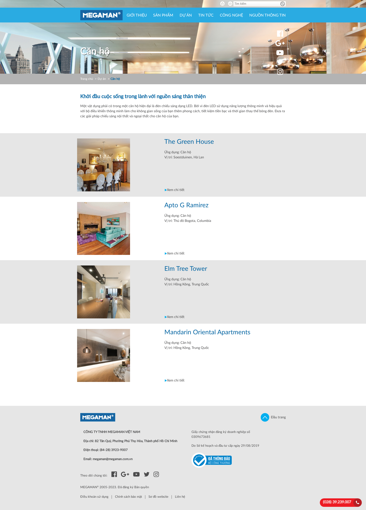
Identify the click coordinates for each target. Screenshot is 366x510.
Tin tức (206, 15)
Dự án (186, 15)
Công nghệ (231, 15)
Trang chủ (86, 78)
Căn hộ (115, 78)
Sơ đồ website (158, 496)
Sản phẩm (163, 15)
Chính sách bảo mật (128, 496)
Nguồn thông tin (267, 15)
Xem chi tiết (175, 190)
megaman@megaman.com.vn (113, 459)
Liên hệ (180, 496)
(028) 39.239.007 (337, 502)
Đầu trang (277, 417)
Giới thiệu (137, 15)
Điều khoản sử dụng (94, 496)
